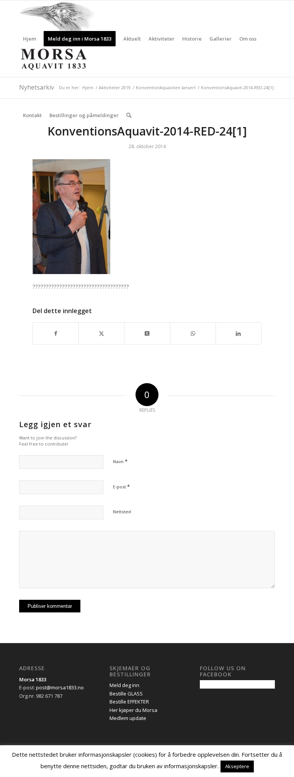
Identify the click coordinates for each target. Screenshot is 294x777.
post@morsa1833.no (60, 687)
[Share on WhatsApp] (193, 333)
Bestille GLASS (126, 693)
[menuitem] (29, 38)
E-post (121, 486)
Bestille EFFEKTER (129, 701)
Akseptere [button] (237, 766)
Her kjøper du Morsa (133, 710)
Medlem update (127, 718)
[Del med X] (101, 333)
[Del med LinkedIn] (238, 333)
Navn (120, 461)
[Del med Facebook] (55, 333)
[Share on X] (147, 333)
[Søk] (128, 115)
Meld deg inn (124, 685)
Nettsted (122, 511)
